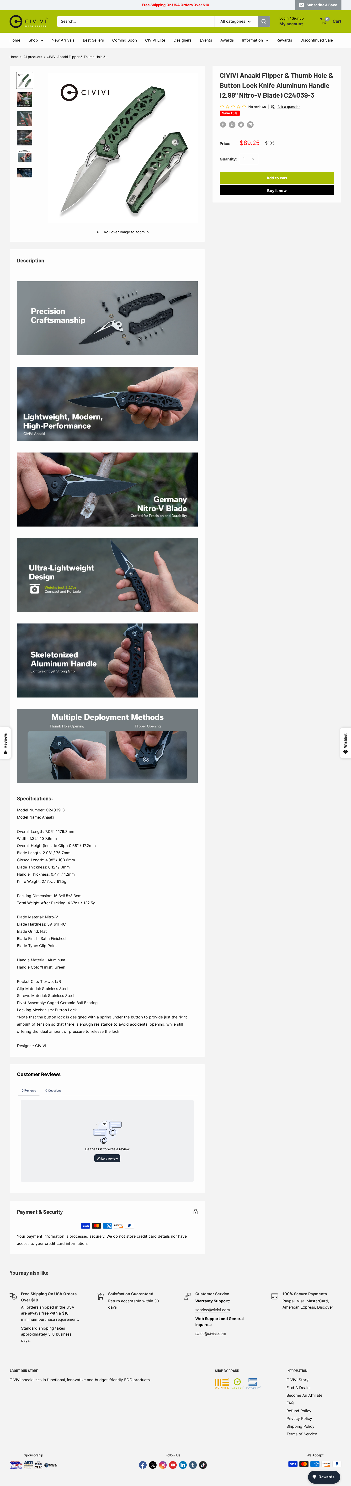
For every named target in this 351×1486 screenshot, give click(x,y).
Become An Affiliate (304, 1395)
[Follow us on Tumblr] (193, 1465)
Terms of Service (302, 1434)
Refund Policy (299, 1410)
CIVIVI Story (297, 1379)
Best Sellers (93, 40)
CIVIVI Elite (155, 40)
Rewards (284, 40)
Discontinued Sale (316, 40)
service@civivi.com (212, 1309)
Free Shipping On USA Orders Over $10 (175, 5)
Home (15, 40)
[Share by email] (250, 124)
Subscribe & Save (322, 5)
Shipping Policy (300, 1426)
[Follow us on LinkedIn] (183, 1465)
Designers (182, 40)
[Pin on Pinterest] (232, 124)
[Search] (264, 21)
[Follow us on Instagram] (163, 1465)
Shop (33, 40)
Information (252, 40)
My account (291, 23)
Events (206, 40)
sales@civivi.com (210, 1333)
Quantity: (228, 158)
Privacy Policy (299, 1418)
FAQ (290, 1403)
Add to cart (276, 178)
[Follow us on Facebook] (143, 1465)
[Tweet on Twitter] (241, 124)
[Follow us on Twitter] (153, 1465)
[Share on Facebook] (223, 124)
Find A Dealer (299, 1387)
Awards (227, 40)
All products (32, 57)
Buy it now (277, 190)
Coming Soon (124, 40)
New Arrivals (63, 40)
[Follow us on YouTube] (173, 1465)
